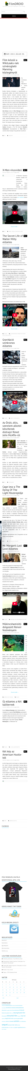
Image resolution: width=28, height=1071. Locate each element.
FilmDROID (16, 4)
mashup (3, 1018)
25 (13, 992)
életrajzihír (11, 482)
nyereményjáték (16, 1018)
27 (20, 992)
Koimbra (17, 74)
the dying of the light (13, 541)
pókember (4, 1021)
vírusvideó (17, 231)
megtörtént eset (9, 1018)
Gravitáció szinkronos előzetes (9, 343)
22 (2, 992)
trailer (5, 333)
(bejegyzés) (5, 945)
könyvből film (13, 619)
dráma (13, 1007)
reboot (7, 1021)
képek (5, 820)
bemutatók (4, 1007)
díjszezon (4, 1010)
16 (6, 990)
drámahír (11, 135)
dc (11, 1007)
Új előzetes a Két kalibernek (12, 703)
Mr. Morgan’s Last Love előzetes (12, 547)
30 (25, 170)
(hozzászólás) (5, 948)
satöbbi (16, 1021)
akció (4, 1005)
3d (2, 1005)
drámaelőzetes (19, 1007)
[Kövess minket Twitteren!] (14, 913)
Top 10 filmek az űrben (17, 958)
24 (9, 992)
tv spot (11, 1027)
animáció (13, 1005)
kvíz (12, 1013)
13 (20, 987)
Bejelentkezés (4, 943)
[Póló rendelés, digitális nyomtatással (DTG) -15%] (12, 892)
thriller (18, 1025)
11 (13, 987)
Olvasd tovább (15, 226)
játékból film (8, 1013)
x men (21, 231)
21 (24, 990)
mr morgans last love (21, 619)
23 (6, 992)
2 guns (11, 747)
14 (24, 987)
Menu (14, 16)
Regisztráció (4, 940)
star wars (14, 1025)
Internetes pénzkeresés (8, 958)
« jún (3, 998)
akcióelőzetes (17, 747)
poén (21, 1018)
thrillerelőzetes (5, 1027)
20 (20, 990)
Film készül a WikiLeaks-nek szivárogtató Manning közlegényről (11, 66)
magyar (18, 1016)
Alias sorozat (10, 969)
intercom (4, 1013)
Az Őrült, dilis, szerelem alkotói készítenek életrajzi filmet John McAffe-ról (12, 429)
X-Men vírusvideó (12, 170)
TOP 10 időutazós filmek (12, 972)
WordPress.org (5, 951)
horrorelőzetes (15, 1010)
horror (11, 1010)
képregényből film (19, 1013)
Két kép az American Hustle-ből (12, 754)
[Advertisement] (14, 33)
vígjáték (15, 1027)
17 (9, 990)
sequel (13, 231)
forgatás (7, 1010)
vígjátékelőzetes (21, 1027)
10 (9, 987)
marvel (10, 231)
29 (2, 995)
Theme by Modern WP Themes (14, 1069)
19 (17, 990)
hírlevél (21, 1010)
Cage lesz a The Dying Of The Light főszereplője (13, 490)
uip (13, 1027)
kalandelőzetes (13, 333)
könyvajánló (4, 1016)
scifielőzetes (17, 418)
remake (19, 333)
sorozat (10, 1025)
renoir (17, 697)
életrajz (5, 1029)
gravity (11, 418)
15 (2, 990)
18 (13, 990)
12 (17, 987)
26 (17, 992)
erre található (21, 197)
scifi (20, 1021)
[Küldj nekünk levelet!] (14, 929)
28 (24, 992)
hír (4, 135)
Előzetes (6, 697)
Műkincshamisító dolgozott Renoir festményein (12, 627)
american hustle (13, 820)
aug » (18, 998)
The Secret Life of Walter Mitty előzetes (13, 239)
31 (9, 995)
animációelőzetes (18, 1005)
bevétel (8, 1007)
